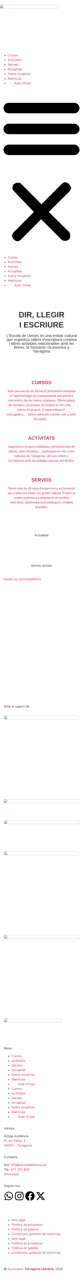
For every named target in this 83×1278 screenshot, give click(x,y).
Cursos (13, 55)
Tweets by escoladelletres (22, 579)
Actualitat (15, 69)
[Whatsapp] (9, 1196)
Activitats (15, 60)
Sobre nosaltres (19, 74)
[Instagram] (19, 1196)
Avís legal (18, 1220)
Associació (30, 1269)
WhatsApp (11, 1174)
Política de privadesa (27, 1225)
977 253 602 (20, 1169)
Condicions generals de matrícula (36, 1234)
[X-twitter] (40, 1196)
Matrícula (14, 78)
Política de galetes (25, 1229)
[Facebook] (30, 1196)
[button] (41, 170)
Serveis (13, 64)
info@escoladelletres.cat (29, 1165)
